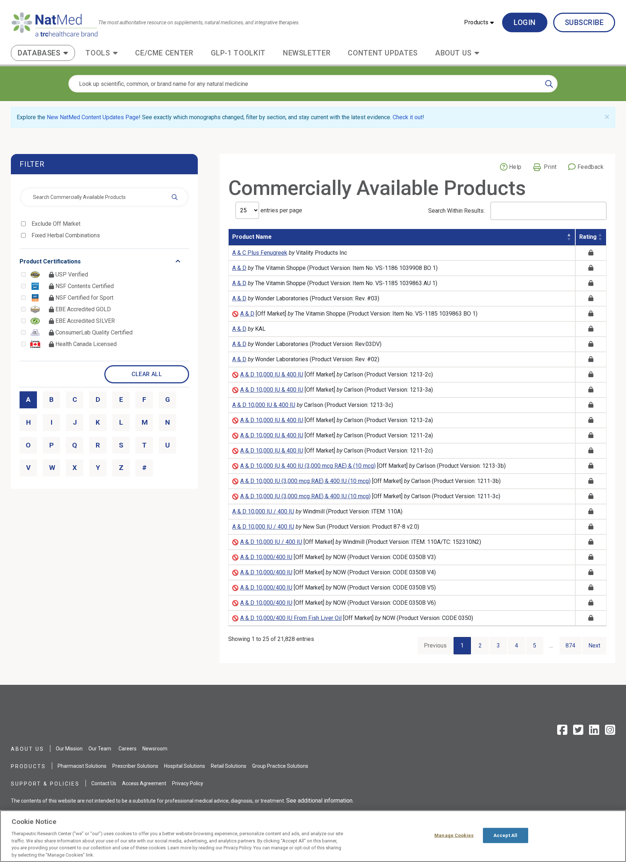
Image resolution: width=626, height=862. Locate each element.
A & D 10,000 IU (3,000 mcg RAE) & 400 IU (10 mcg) (305, 481)
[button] (479, 22)
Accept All (505, 835)
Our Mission (69, 748)
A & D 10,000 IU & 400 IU (271, 374)
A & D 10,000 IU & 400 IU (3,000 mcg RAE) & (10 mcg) (308, 465)
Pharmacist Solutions (82, 766)
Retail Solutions (228, 766)
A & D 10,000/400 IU (266, 557)
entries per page (280, 210)
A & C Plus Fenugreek (259, 252)
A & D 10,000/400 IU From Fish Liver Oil (291, 618)
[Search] (549, 83)
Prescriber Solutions (135, 766)
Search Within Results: (456, 210)
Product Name (252, 236)
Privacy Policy (187, 783)
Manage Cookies (453, 835)
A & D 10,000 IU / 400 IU (263, 511)
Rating (588, 236)
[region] (313, 836)
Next (594, 645)
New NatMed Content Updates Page (93, 117)
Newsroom (154, 748)
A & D (239, 268)
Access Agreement (144, 783)
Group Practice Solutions (280, 766)
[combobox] (104, 197)
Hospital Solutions (184, 766)
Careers (127, 748)
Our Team (99, 748)
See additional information (319, 800)
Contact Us (103, 783)
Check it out (407, 117)
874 (570, 645)
